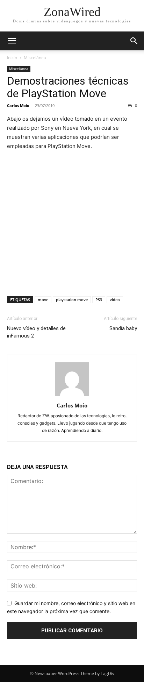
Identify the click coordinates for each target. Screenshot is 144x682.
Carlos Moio (18, 105)
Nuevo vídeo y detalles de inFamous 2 (36, 332)
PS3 (98, 299)
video (115, 299)
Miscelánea (35, 58)
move (43, 299)
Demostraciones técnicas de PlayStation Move (68, 87)
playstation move (72, 299)
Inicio (12, 58)
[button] (12, 40)
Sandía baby (123, 328)
